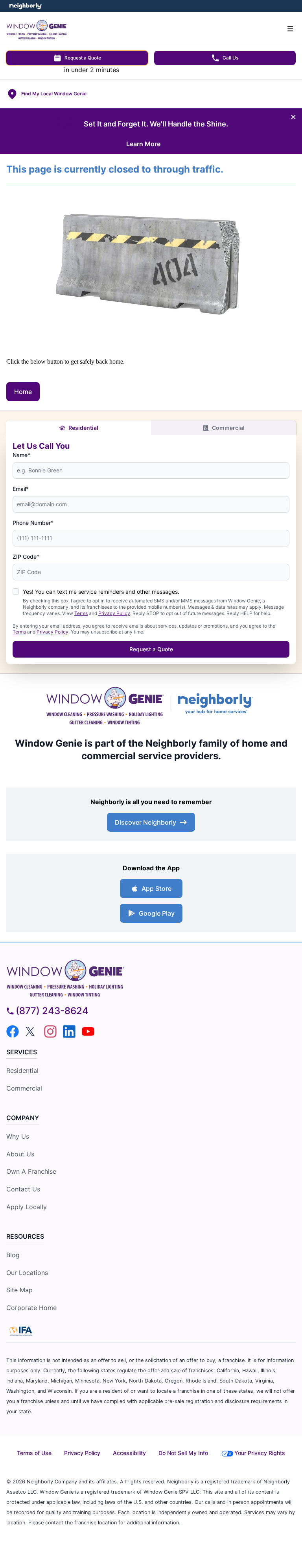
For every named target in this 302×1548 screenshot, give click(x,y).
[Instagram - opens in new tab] (50, 1031)
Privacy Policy (114, 613)
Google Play (157, 913)
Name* (21, 455)
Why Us (17, 1136)
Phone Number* (33, 522)
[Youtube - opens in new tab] (88, 1031)
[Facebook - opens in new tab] (12, 1031)
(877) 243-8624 (52, 1011)
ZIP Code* (26, 556)
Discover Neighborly (145, 822)
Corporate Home (31, 1308)
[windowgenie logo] (151, 976)
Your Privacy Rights (259, 1453)
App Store (156, 888)
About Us (20, 1154)
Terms (81, 613)
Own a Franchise (31, 1171)
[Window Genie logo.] (105, 704)
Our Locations (27, 1273)
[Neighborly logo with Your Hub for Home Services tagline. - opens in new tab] (217, 703)
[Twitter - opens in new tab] (31, 1031)
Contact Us (23, 1189)
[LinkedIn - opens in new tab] (69, 1031)
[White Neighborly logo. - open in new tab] (25, 6)
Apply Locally (26, 1207)
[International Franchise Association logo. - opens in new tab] (20, 1331)
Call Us (230, 58)
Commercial (228, 427)
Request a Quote (82, 58)
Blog (13, 1255)
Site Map (19, 1290)
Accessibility (129, 1453)
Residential (83, 427)
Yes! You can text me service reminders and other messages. (101, 591)
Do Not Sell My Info (183, 1453)
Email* (21, 488)
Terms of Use (34, 1453)
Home (23, 392)
